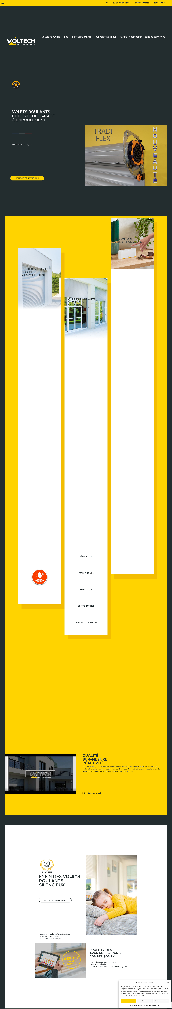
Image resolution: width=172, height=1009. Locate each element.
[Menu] (2, 2)
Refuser (144, 1001)
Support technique (106, 37)
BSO (66, 37)
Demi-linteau (86, 589)
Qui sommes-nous (121, 3)
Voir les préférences (161, 1001)
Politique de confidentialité (151, 1005)
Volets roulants (51, 37)
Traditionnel (86, 573)
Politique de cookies (136, 1005)
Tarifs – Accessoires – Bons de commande (142, 37)
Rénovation (86, 556)
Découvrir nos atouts (55, 900)
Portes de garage (82, 37)
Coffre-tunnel (86, 606)
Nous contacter (142, 3)
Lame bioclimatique (86, 622)
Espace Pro (159, 3)
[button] (168, 982)
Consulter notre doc (27, 178)
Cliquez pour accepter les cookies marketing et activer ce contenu (40, 774)
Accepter (128, 1001)
